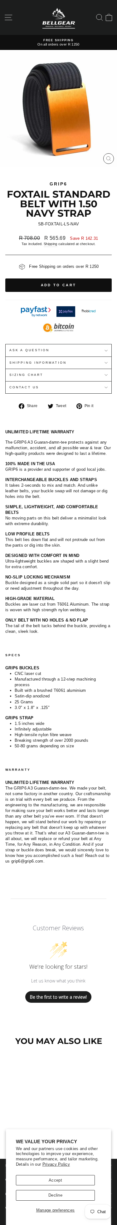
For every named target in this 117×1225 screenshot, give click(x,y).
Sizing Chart (26, 374)
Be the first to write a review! (58, 997)
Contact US (24, 387)
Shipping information (37, 362)
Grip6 (58, 183)
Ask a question (29, 350)
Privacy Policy (56, 1164)
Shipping (50, 244)
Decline (55, 1195)
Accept (55, 1180)
